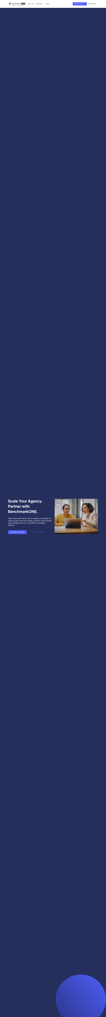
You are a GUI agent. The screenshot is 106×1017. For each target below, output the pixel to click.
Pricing (47, 3)
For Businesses (92, 3)
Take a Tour (30, 3)
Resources (39, 3)
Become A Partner (79, 3)
